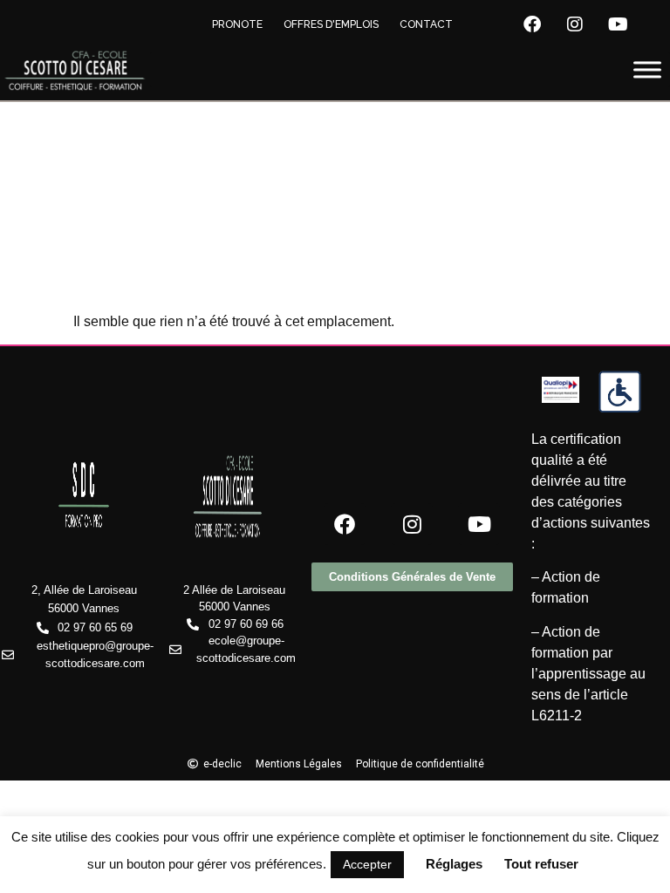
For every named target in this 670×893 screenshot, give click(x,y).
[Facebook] (532, 24)
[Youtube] (617, 24)
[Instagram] (575, 24)
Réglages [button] (454, 863)
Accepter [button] (367, 864)
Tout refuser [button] (541, 863)
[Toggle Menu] (647, 70)
